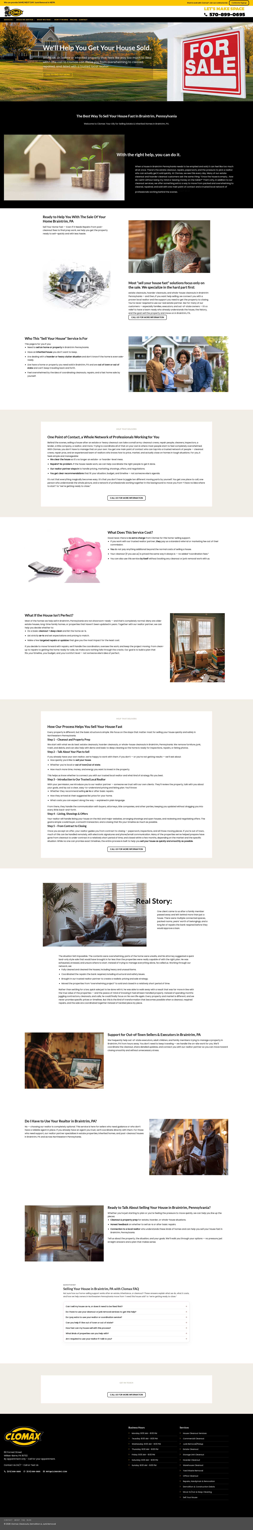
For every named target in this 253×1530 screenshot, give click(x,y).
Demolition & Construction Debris (199, 1486)
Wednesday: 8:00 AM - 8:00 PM (146, 1444)
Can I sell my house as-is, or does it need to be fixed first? (94, 1306)
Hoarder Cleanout (191, 1460)
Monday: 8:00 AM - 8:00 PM (144, 1433)
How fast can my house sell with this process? (88, 1328)
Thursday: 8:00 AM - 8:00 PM (145, 1449)
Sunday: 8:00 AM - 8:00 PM (144, 1465)
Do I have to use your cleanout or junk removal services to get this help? (101, 1311)
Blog (29, 1520)
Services (8, 20)
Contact (83, 20)
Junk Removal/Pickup (193, 1444)
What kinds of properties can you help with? (87, 1333)
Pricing (73, 20)
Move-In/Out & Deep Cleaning (197, 1492)
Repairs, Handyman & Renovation (199, 1481)
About (17, 1520)
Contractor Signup (239, 3)
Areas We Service (24, 20)
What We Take (44, 20)
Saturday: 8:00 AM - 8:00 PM (145, 1460)
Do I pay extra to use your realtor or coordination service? (94, 1317)
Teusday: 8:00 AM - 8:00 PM (145, 1438)
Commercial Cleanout (193, 1438)
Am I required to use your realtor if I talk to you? (89, 1338)
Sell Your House (190, 1497)
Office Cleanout (190, 1476)
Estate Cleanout (190, 1449)
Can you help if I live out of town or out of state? (89, 1322)
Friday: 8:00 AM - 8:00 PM (143, 1454)
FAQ (23, 1520)
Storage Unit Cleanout (193, 1454)
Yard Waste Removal (193, 1470)
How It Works (61, 20)
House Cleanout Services (195, 1433)
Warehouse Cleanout (193, 1465)
